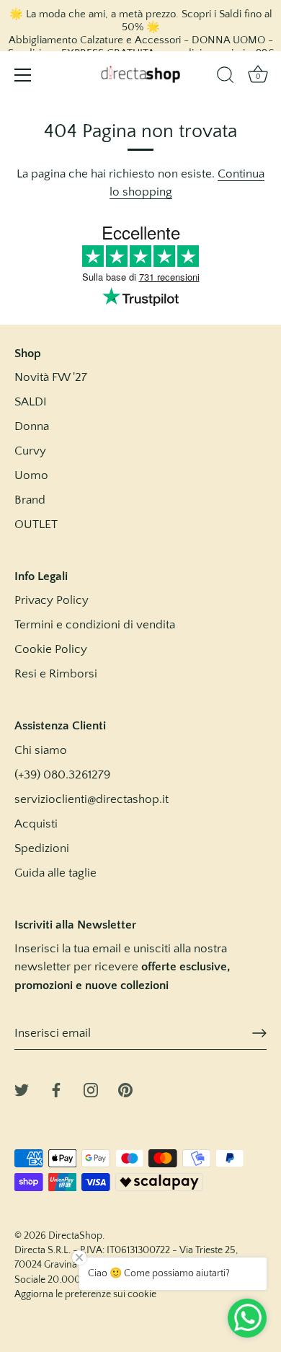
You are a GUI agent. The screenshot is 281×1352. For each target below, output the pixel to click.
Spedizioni (41, 848)
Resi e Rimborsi (55, 673)
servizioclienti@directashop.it (91, 799)
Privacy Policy (51, 600)
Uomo (31, 475)
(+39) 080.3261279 (62, 774)
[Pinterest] (125, 1089)
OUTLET (36, 524)
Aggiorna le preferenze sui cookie (85, 1294)
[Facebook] (56, 1089)
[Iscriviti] (259, 1033)
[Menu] (23, 75)
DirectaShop (75, 1236)
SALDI (30, 401)
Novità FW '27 (50, 377)
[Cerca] (225, 77)
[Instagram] (91, 1089)
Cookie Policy (50, 649)
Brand (29, 499)
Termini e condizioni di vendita (94, 624)
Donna (31, 426)
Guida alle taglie (55, 872)
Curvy (30, 450)
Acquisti (36, 823)
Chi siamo (40, 750)
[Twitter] (21, 1089)
